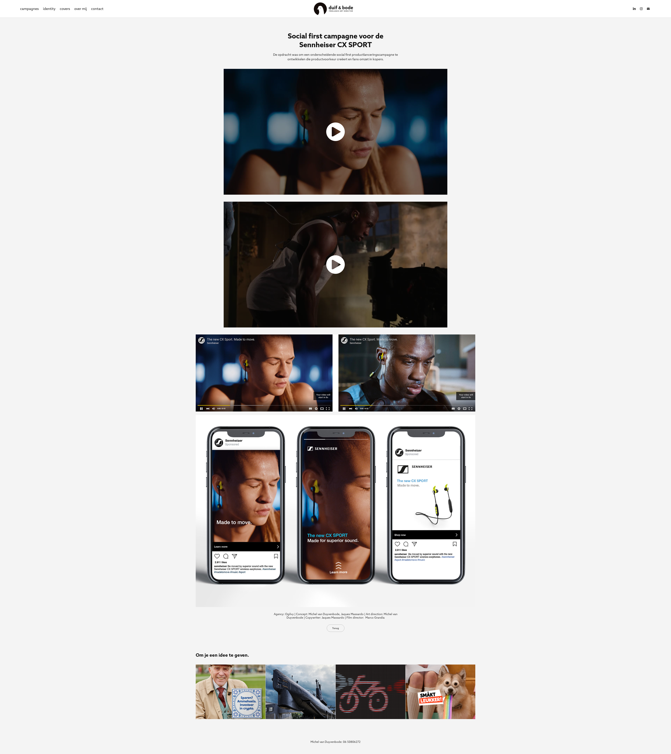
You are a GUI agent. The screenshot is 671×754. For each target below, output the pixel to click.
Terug (335, 628)
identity (49, 8)
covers (65, 8)
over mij (80, 8)
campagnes (29, 8)
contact (97, 8)
